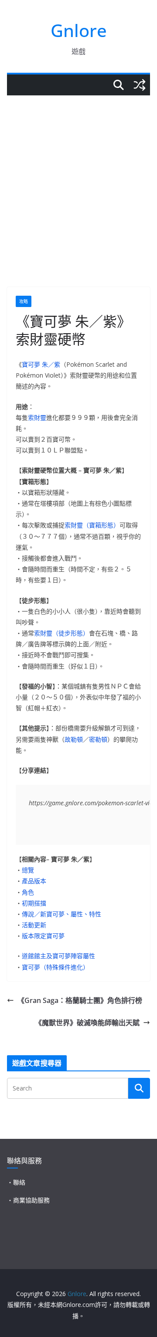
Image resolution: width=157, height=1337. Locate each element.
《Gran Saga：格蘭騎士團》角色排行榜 (79, 1000)
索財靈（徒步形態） (61, 633)
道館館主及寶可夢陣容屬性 (58, 956)
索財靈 (37, 417)
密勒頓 (98, 739)
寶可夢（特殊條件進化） (55, 967)
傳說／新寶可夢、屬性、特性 (61, 914)
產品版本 (34, 881)
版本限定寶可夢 (43, 936)
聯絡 (19, 1182)
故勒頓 (74, 739)
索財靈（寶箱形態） (92, 525)
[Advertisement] (78, 178)
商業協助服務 (31, 1200)
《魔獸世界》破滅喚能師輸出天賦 (87, 1022)
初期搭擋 (34, 903)
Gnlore (79, 30)
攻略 (23, 301)
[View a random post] (139, 84)
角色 (28, 892)
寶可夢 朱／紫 (41, 364)
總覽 (28, 870)
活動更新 (34, 925)
